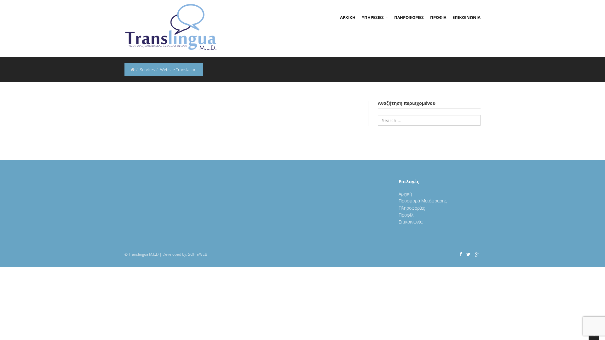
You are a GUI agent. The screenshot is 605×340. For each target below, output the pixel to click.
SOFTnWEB (197, 254)
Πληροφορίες (412, 208)
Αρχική (405, 194)
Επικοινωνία (411, 222)
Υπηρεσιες (373, 17)
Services (147, 69)
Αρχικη (347, 17)
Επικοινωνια (466, 17)
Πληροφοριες (409, 17)
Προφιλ (438, 17)
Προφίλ (406, 215)
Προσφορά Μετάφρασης (423, 201)
